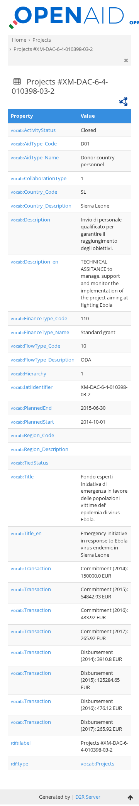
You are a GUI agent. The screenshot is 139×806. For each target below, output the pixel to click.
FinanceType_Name (40, 332)
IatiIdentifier (32, 387)
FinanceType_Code (39, 318)
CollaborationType (38, 178)
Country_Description (41, 205)
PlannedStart (32, 421)
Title (22, 476)
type (19, 763)
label (21, 742)
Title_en (26, 533)
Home (19, 39)
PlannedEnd (31, 407)
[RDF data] (123, 100)
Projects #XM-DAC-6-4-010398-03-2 (53, 49)
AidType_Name (35, 157)
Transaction (31, 568)
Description (30, 219)
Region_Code (32, 435)
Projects (41, 39)
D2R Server (87, 796)
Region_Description (39, 449)
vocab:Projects (97, 763)
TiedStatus (29, 462)
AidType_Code (34, 143)
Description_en (34, 261)
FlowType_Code (35, 345)
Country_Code (34, 191)
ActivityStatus (33, 130)
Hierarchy (28, 373)
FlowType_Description (43, 359)
